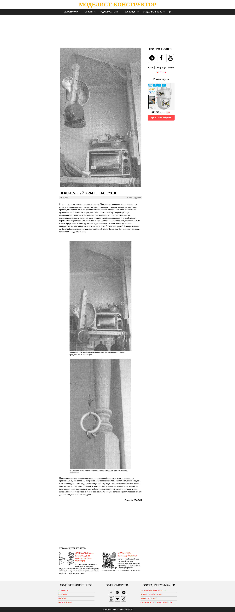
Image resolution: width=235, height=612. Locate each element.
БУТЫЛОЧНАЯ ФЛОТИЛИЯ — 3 (153, 591)
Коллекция (130, 12)
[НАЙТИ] (170, 12)
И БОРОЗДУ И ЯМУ (148, 598)
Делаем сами (71, 12)
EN (161, 72)
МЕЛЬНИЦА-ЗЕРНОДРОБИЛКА (127, 554)
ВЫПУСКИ (62, 598)
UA (165, 72)
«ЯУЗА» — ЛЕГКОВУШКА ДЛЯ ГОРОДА (156, 602)
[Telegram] (152, 58)
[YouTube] (170, 58)
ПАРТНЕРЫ (62, 594)
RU (157, 72)
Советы (89, 12)
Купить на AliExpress (161, 117)
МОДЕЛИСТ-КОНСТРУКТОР (117, 4)
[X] (117, 598)
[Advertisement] (117, 30)
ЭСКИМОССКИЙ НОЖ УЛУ (151, 594)
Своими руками (135, 198)
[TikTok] (123, 598)
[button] (80, 12)
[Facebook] (161, 58)
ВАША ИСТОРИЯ (65, 602)
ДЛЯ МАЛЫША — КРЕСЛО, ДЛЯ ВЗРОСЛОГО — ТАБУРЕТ (84, 557)
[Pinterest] (117, 592)
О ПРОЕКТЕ (63, 591)
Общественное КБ (152, 12)
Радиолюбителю (109, 12)
